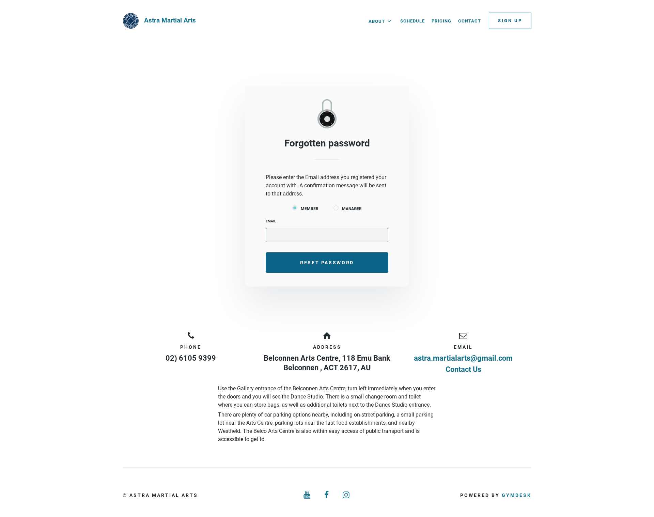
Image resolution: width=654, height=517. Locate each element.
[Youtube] (307, 495)
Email (271, 221)
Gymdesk (516, 495)
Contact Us (463, 369)
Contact (469, 21)
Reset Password (327, 262)
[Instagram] (347, 495)
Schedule (412, 21)
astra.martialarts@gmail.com (463, 358)
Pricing (441, 21)
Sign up (510, 20)
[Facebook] (327, 495)
